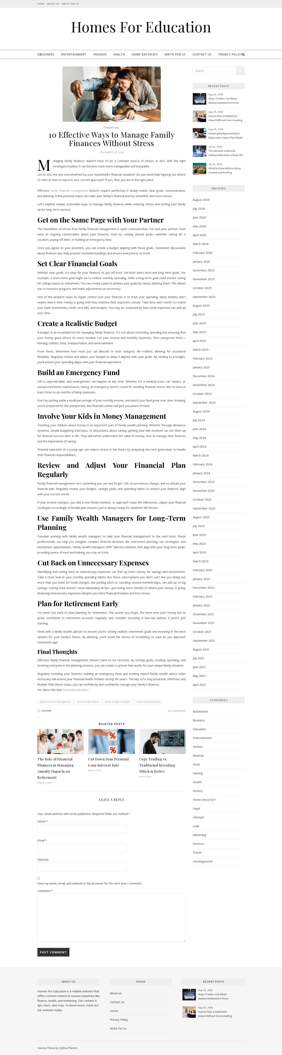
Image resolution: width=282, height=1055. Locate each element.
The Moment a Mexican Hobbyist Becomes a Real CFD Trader (226, 153)
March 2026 (201, 244)
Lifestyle (198, 817)
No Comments (177, 711)
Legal (196, 808)
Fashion (99, 54)
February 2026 (202, 253)
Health (119, 54)
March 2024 (201, 455)
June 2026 (199, 217)
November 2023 (204, 491)
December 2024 (203, 376)
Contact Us (202, 54)
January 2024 (201, 473)
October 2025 (202, 288)
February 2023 (202, 570)
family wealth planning (148, 701)
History (198, 791)
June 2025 (199, 323)
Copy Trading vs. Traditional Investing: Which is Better (157, 765)
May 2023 (199, 543)
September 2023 (204, 508)
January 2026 (201, 261)
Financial (112, 127)
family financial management (55, 701)
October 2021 (202, 632)
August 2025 (201, 305)
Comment (45, 891)
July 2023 (199, 526)
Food (196, 764)
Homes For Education (141, 26)
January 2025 (201, 367)
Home (41, 3)
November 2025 (204, 279)
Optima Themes (68, 1048)
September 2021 (204, 640)
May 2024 (199, 438)
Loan (196, 826)
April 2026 (199, 235)
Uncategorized (202, 861)
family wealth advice (88, 701)
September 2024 (204, 402)
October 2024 (202, 394)
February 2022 (202, 596)
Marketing (199, 835)
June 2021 (199, 667)
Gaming (198, 773)
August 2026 (201, 200)
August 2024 (201, 411)
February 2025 (202, 358)
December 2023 (203, 482)
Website (43, 859)
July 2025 (199, 314)
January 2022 (201, 605)
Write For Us (70, 3)
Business (47, 54)
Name (42, 821)
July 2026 (199, 208)
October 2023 (202, 499)
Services (198, 844)
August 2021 (201, 649)
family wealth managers (117, 701)
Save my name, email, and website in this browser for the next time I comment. (89, 883)
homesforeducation (75, 690)
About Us (53, 3)
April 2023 (199, 552)
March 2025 (201, 349)
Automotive (200, 711)
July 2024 (199, 420)
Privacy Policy (230, 54)
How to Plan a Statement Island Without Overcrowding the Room (225, 118)
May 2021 (199, 676)
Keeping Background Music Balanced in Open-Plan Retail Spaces (225, 136)
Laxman (46, 710)
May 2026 (199, 226)
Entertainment (74, 54)
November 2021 (204, 623)
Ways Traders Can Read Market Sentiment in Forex (224, 100)
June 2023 (199, 535)
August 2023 (201, 517)
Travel (197, 852)
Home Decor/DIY (145, 54)
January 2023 (201, 579)
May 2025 (199, 332)
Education (199, 729)
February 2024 (202, 464)
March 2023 (201, 561)
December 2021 (203, 614)
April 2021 (199, 684)
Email (42, 840)
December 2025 (203, 270)
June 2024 (199, 429)
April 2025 (199, 341)
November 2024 (204, 385)
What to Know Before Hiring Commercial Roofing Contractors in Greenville (225, 171)
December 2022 (203, 587)
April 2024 (199, 446)
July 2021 (199, 658)
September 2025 (204, 297)
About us (116, 993)
